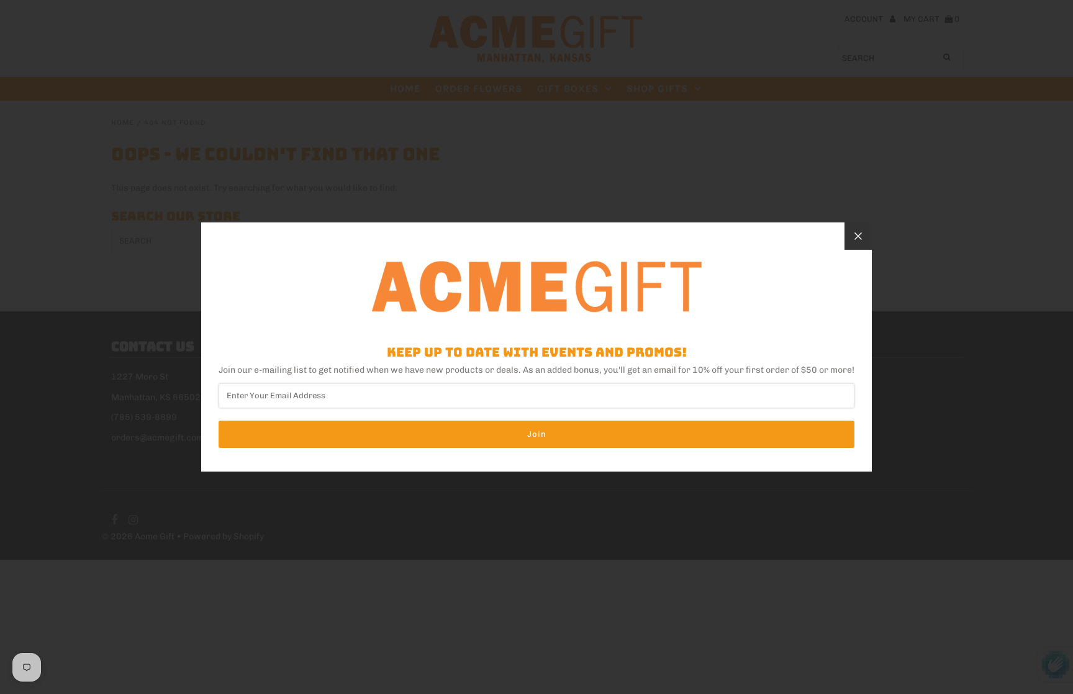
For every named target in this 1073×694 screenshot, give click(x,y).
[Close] (858, 236)
